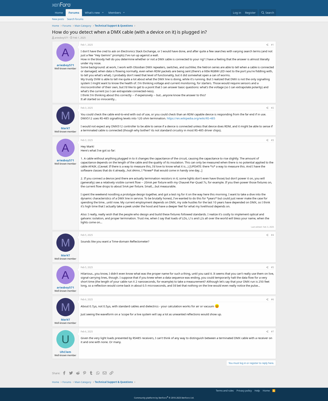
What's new (92, 12)
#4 (272, 235)
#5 (272, 267)
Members (114, 12)
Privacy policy (244, 390)
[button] (103, 12)
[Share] (267, 45)
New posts (58, 19)
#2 (272, 107)
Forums (74, 12)
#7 (272, 331)
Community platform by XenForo (164, 397)
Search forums (75, 19)
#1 (272, 44)
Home (59, 12)
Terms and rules (225, 390)
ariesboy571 (61, 37)
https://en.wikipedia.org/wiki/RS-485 (191, 118)
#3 (272, 140)
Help (257, 390)
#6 (272, 299)
